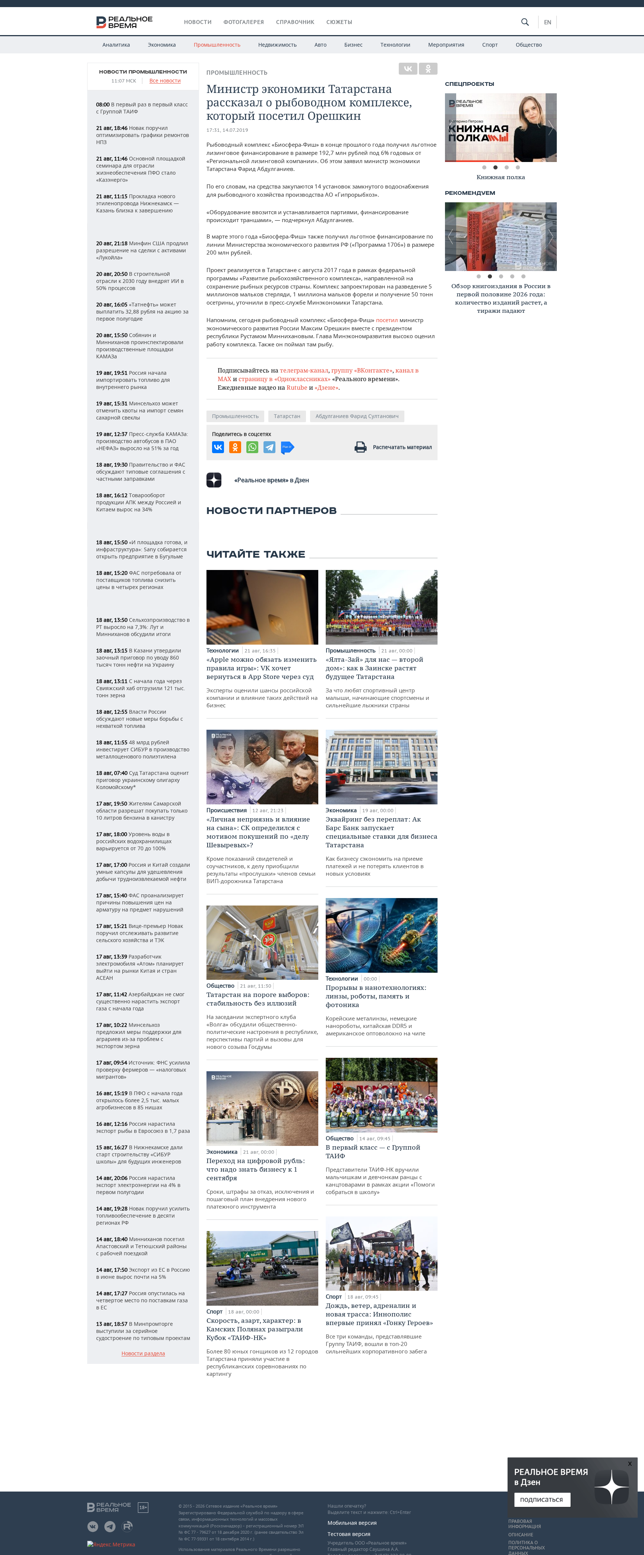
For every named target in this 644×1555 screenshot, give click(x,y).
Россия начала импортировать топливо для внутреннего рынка (133, 379)
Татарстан (287, 416)
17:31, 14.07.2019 (227, 130)
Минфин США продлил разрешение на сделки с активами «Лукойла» (142, 250)
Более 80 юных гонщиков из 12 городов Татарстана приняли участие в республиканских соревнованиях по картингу (262, 1346)
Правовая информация (524, 1524)
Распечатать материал (402, 447)
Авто (320, 44)
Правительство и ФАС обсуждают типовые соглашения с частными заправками (140, 471)
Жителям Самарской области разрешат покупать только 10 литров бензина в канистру (141, 810)
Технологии (395, 44)
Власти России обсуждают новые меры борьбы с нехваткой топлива (139, 718)
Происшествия (227, 810)
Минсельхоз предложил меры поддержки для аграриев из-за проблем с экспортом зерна (138, 1035)
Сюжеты (339, 22)
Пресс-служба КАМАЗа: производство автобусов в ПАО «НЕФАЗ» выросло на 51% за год (142, 441)
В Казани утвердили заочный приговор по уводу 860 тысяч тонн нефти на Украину (138, 657)
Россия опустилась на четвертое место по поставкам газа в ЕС (142, 1300)
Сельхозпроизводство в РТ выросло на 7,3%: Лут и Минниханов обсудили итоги (143, 627)
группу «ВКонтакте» (361, 370)
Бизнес (353, 44)
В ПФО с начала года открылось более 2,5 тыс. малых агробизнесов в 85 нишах (139, 1100)
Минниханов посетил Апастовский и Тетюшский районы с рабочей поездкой (141, 1246)
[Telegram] (269, 447)
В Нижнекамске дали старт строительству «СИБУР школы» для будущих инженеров (139, 1154)
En (547, 22)
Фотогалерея (244, 22)
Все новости (165, 81)
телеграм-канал (304, 370)
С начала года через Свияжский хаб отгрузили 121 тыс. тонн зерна (140, 688)
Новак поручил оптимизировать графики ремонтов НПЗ (142, 135)
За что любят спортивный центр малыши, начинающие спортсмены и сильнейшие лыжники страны (377, 682)
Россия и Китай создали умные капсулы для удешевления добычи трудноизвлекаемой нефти (143, 871)
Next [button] (551, 127)
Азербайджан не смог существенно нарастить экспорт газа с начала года (140, 1001)
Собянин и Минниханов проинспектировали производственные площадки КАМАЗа (139, 345)
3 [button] (506, 167)
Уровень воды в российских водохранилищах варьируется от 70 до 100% (133, 841)
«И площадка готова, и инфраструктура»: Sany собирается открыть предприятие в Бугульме (141, 549)
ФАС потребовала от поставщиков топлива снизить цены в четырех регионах (138, 579)
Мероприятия (446, 44)
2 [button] (495, 167)
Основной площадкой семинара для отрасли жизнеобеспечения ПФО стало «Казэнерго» (140, 169)
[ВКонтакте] (408, 69)
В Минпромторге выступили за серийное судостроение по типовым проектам (143, 1330)
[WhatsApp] (252, 447)
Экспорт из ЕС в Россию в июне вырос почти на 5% (143, 1273)
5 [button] (523, 276)
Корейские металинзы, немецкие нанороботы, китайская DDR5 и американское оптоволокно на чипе (376, 1010)
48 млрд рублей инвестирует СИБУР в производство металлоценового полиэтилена (142, 749)
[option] (502, 127)
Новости (198, 22)
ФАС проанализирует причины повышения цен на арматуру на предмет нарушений (140, 902)
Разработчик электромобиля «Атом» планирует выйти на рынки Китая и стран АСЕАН (140, 967)
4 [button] (517, 167)
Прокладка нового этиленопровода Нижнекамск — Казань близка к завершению (137, 203)
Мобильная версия (352, 1522)
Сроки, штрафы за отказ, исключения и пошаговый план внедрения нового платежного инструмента (260, 1183)
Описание (520, 1534)
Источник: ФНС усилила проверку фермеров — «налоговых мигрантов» (143, 1069)
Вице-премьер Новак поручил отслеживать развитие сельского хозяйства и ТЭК (139, 933)
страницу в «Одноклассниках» (285, 379)
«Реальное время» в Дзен (271, 480)
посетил (388, 320)
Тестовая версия (349, 1533)
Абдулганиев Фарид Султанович (357, 416)
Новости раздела (143, 1353)
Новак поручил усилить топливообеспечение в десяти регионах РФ (143, 1215)
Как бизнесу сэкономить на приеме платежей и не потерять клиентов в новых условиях (382, 846)
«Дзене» (326, 387)
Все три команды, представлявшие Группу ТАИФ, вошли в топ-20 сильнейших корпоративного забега (379, 1328)
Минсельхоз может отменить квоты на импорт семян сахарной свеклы (139, 410)
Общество (529, 44)
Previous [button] (450, 127)
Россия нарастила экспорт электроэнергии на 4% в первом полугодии (138, 1185)
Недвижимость (277, 44)
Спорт (490, 44)
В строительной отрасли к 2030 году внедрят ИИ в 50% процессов (140, 281)
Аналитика (116, 44)
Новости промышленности (143, 72)
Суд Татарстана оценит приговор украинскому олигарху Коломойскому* (142, 780)
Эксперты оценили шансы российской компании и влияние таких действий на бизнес (262, 682)
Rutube (297, 387)
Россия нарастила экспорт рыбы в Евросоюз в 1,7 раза (143, 1127)
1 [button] (484, 167)
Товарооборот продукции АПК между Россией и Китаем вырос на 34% (138, 502)
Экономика (162, 44)
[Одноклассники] (428, 69)
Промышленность (217, 44)
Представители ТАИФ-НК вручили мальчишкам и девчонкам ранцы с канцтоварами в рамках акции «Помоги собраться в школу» (380, 1169)
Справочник (295, 22)
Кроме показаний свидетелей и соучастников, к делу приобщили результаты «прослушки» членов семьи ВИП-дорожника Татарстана (261, 850)
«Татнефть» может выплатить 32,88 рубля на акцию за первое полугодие (142, 311)
